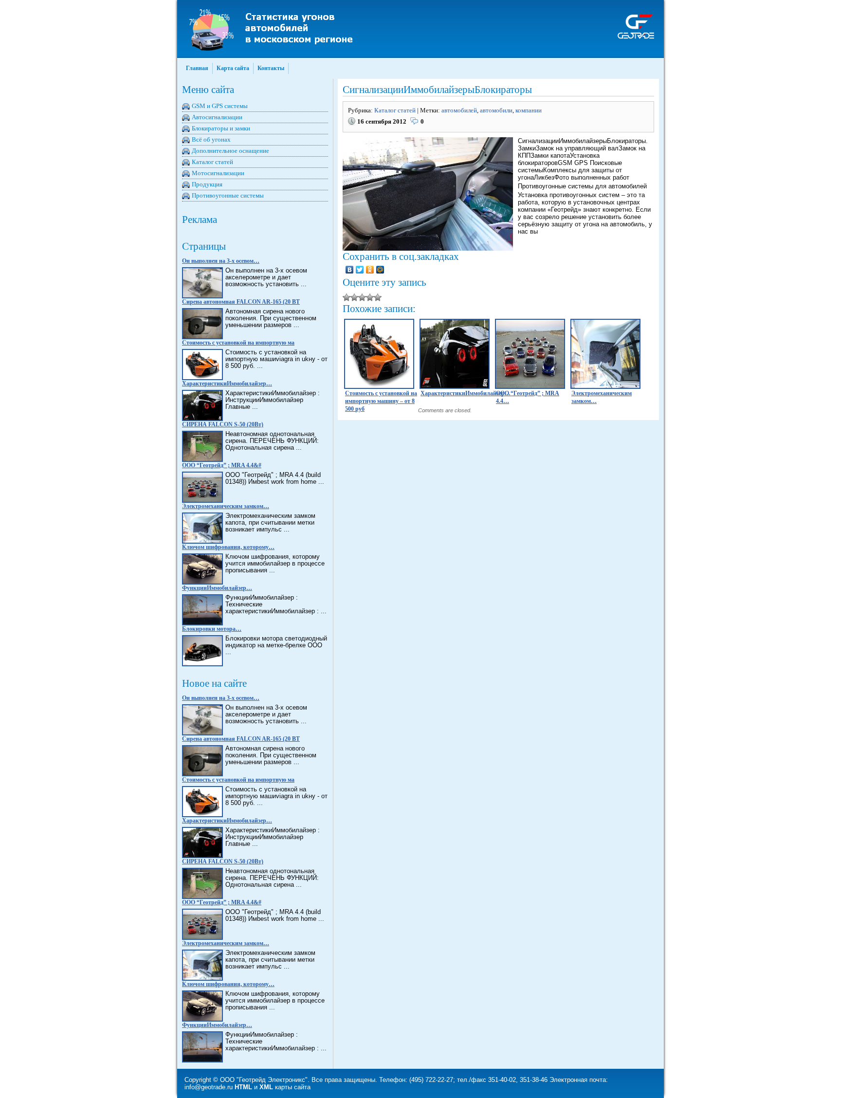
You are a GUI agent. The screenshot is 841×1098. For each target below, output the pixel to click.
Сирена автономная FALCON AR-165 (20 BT (241, 301)
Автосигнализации (217, 117)
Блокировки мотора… (211, 628)
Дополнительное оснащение (230, 150)
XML (266, 1087)
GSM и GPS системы (220, 106)
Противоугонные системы (228, 195)
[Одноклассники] (370, 269)
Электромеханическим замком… (225, 506)
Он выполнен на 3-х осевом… (220, 260)
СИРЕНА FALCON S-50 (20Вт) (222, 424)
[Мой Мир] (380, 269)
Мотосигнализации (218, 173)
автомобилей (459, 110)
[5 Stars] (378, 297)
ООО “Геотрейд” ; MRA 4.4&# (221, 465)
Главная (197, 68)
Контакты (270, 68)
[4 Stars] (370, 297)
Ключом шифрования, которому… (228, 547)
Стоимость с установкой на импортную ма (238, 342)
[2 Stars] (354, 297)
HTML (243, 1087)
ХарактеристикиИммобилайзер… (227, 383)
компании (528, 110)
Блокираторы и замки (221, 128)
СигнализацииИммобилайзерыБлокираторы (437, 89)
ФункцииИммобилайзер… (217, 588)
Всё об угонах (211, 139)
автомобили (496, 110)
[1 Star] (346, 297)
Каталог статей (212, 161)
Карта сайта (233, 68)
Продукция (207, 184)
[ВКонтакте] (350, 269)
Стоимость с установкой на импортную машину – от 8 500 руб (381, 401)
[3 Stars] (362, 297)
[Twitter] (360, 269)
